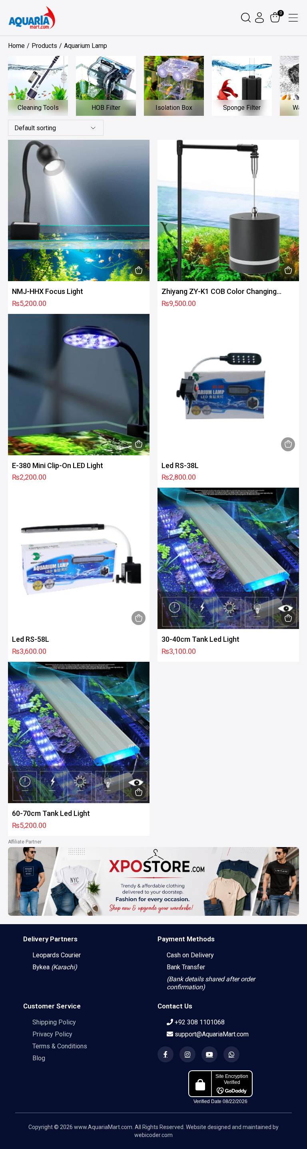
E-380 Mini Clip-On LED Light (57, 465)
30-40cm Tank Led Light (200, 639)
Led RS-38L (180, 465)
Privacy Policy (52, 1034)
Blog (38, 1058)
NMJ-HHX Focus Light (47, 291)
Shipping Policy (54, 1022)
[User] (260, 18)
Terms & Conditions (59, 1046)
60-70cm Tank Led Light (51, 813)
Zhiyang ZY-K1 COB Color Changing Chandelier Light (219, 291)
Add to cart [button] (139, 270)
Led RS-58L (30, 639)
